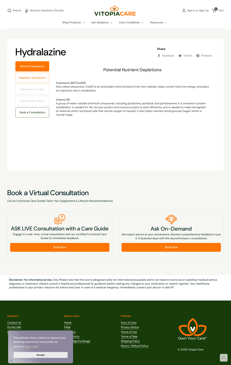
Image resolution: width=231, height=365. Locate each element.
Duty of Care (128, 322)
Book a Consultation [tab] (32, 112)
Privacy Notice (130, 327)
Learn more (31, 346)
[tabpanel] (132, 112)
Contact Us (14, 322)
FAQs (67, 327)
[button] (14, 10)
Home (67, 322)
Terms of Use (129, 332)
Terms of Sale (129, 336)
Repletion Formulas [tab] (32, 87)
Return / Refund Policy (134, 346)
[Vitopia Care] (115, 10)
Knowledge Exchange (77, 341)
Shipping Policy (130, 341)
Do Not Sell (14, 327)
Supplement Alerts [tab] (32, 99)
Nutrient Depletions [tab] (32, 66)
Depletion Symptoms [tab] (33, 76)
